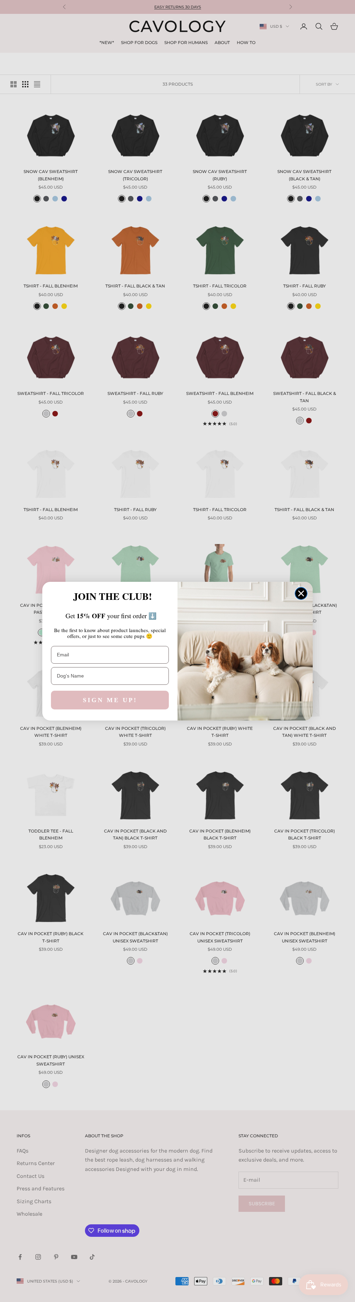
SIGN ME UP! (110, 700)
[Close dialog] (301, 593)
